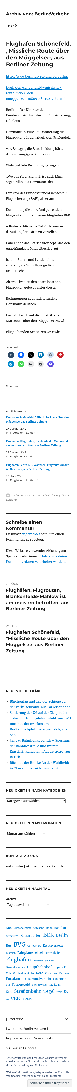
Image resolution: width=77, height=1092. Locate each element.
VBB (15, 999)
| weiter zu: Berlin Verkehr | (27, 1029)
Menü (12, 25)
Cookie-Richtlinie (50, 1075)
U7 (7, 999)
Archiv (11, 899)
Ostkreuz (51, 973)
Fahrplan (11, 953)
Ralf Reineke (19, 495)
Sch (8, 984)
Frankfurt (38, 961)
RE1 (24, 978)
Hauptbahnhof (39, 967)
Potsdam (13, 979)
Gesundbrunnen (15, 967)
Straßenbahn (28, 991)
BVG (19, 944)
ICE (63, 967)
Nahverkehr (26, 973)
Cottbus (32, 945)
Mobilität (11, 973)
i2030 (57, 967)
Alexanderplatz (22, 928)
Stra (9, 992)
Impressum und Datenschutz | (30, 1038)
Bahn (49, 927)
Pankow (64, 973)
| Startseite (14, 1019)
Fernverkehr (52, 952)
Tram (59, 992)
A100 (9, 928)
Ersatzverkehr (53, 945)
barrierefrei (12, 936)
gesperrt (49, 960)
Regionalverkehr (39, 979)
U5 (66, 992)
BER (48, 935)
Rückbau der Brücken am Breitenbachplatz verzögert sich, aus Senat (38, 729)
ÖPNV (27, 999)
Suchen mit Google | (22, 1048)
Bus (9, 945)
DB (39, 945)
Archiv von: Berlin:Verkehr (37, 14)
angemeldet (31, 534)
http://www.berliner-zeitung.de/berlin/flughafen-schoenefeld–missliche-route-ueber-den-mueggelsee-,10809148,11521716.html (37, 87)
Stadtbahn (55, 984)
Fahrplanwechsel (30, 953)
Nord (39, 973)
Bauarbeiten (30, 935)
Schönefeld (21, 984)
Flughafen (18, 960)
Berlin (62, 935)
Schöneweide (40, 984)
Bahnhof (60, 928)
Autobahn (38, 927)
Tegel (48, 991)
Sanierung (59, 979)
